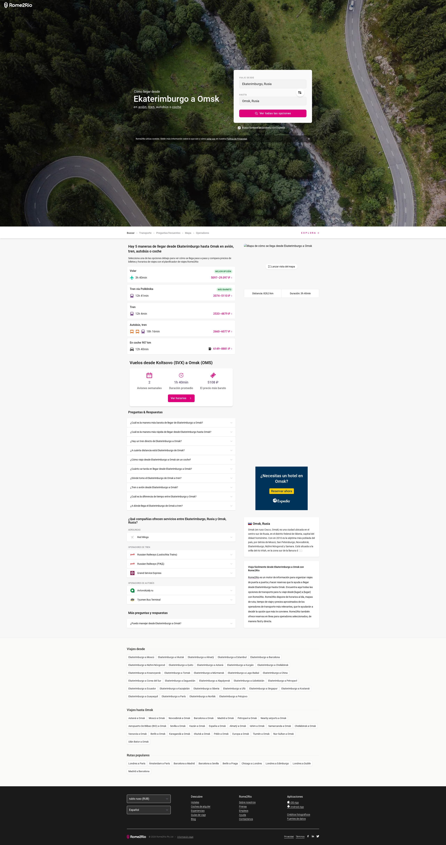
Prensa (243, 806)
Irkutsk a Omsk (202, 733)
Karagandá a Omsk (179, 733)
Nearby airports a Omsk (273, 718)
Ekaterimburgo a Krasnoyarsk (144, 672)
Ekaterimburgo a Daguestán (180, 680)
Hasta (243, 95)
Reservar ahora (281, 491)
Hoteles (195, 802)
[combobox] (272, 84)
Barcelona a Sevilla (209, 763)
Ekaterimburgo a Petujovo (233, 696)
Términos (300, 836)
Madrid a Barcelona (138, 771)
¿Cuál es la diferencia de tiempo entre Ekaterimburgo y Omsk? (163, 496)
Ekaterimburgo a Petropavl (282, 680)
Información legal (185, 837)
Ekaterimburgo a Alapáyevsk (214, 680)
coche (176, 107)
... (300, 550)
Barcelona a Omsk (204, 718)
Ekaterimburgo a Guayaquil (143, 696)
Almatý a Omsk (238, 726)
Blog (193, 819)
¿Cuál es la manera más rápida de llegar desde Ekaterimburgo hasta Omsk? (170, 432)
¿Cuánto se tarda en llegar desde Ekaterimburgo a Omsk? (161, 468)
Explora (308, 233)
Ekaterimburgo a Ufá (234, 688)
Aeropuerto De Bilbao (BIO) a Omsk (147, 726)
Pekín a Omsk (221, 733)
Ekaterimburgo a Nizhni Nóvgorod (146, 665)
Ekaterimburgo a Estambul (232, 657)
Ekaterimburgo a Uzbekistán (249, 680)
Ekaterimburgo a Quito (181, 665)
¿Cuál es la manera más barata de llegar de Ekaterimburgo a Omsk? (166, 422)
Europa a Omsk (240, 733)
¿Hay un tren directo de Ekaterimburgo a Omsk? (156, 441)
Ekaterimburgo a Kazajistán (175, 688)
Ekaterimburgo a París (174, 696)
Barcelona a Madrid (184, 763)
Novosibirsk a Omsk (179, 718)
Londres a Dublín (302, 763)
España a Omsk (217, 726)
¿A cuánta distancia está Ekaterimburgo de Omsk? (157, 450)
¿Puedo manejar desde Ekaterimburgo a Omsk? (155, 623)
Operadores (202, 233)
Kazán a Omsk (197, 726)
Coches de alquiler (200, 806)
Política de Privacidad (236, 139)
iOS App (294, 802)
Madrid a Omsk (225, 718)
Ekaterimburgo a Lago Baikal (243, 672)
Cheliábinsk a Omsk (305, 726)
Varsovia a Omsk (137, 733)
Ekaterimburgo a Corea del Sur (144, 680)
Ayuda (242, 814)
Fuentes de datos (296, 818)
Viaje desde (246, 77)
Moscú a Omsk (157, 718)
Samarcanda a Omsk (279, 726)
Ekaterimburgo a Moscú (141, 657)
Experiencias (198, 810)
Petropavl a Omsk (247, 718)
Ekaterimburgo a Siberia (206, 688)
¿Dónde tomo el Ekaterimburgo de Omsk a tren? (156, 478)
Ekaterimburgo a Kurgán (240, 665)
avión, (142, 107)
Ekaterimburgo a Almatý (201, 657)
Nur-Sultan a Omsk (283, 733)
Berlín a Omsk (158, 733)
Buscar (130, 233)
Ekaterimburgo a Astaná (210, 665)
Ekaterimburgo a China (275, 672)
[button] (272, 113)
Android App (297, 806)
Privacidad (289, 836)
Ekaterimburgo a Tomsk (177, 672)
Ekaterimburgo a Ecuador (142, 688)
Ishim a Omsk (257, 726)
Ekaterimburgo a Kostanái (295, 688)
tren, (151, 107)
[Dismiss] (308, 138)
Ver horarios (178, 398)
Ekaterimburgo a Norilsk (203, 696)
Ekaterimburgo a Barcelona (265, 657)
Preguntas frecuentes (168, 233)
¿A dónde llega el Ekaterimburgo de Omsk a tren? (156, 505)
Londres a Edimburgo (277, 763)
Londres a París (136, 763)
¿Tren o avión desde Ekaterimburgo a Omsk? (154, 487)
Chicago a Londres (252, 763)
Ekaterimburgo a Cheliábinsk (272, 665)
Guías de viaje (198, 814)
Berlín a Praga (230, 763)
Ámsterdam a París (159, 763)
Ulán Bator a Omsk (138, 741)
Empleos (243, 810)
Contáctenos (246, 819)
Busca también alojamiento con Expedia (263, 127)
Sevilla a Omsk (178, 726)
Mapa (188, 233)
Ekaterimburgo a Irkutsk (171, 657)
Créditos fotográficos (298, 814)
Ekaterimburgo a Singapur (263, 688)
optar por (211, 139)
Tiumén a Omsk (261, 733)
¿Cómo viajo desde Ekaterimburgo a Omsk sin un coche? (160, 459)
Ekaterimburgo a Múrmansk (209, 672)
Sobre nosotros (247, 802)
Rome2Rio (253, 577)
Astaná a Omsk (136, 718)
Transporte (145, 233)
